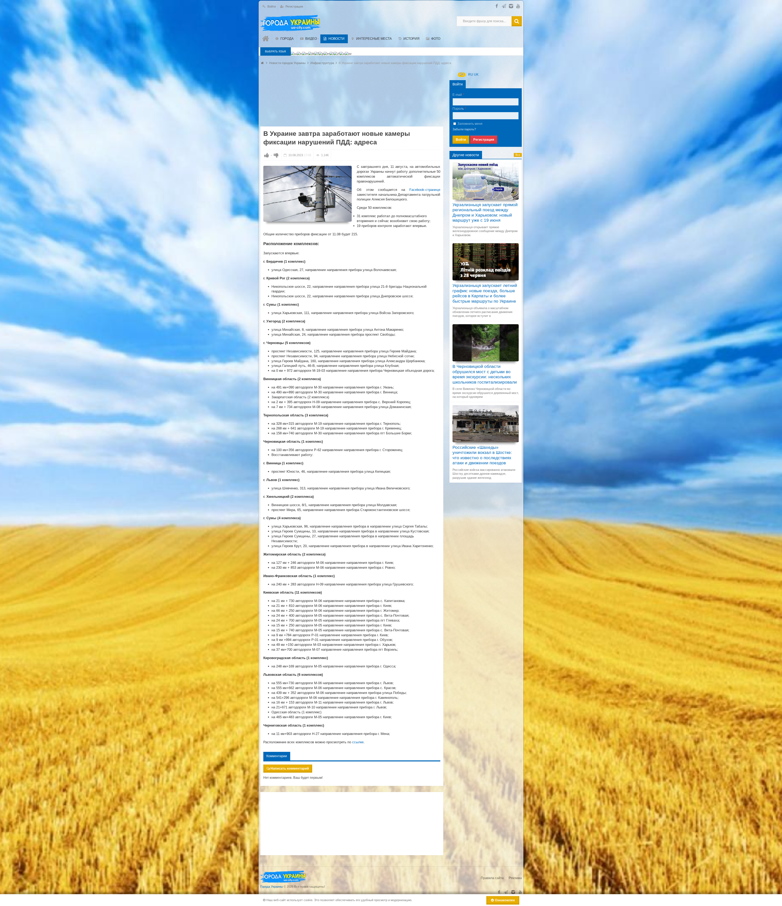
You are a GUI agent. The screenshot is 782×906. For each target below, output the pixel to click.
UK (476, 74)
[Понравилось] (266, 155)
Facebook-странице (424, 190)
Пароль (458, 108)
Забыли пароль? (464, 129)
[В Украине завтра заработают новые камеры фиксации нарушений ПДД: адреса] (307, 194)
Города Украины (271, 886)
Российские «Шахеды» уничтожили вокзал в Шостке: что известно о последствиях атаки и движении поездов (482, 455)
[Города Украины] (290, 23)
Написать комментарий (289, 768)
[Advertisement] (351, 97)
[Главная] (266, 38)
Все (517, 154)
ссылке (358, 742)
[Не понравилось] (276, 155)
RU (461, 74)
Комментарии (276, 756)
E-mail (457, 94)
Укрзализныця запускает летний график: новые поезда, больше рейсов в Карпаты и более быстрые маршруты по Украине (485, 293)
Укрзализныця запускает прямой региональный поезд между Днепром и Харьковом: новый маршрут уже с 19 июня (485, 212)
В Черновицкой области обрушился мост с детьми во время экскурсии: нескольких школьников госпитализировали (485, 374)
